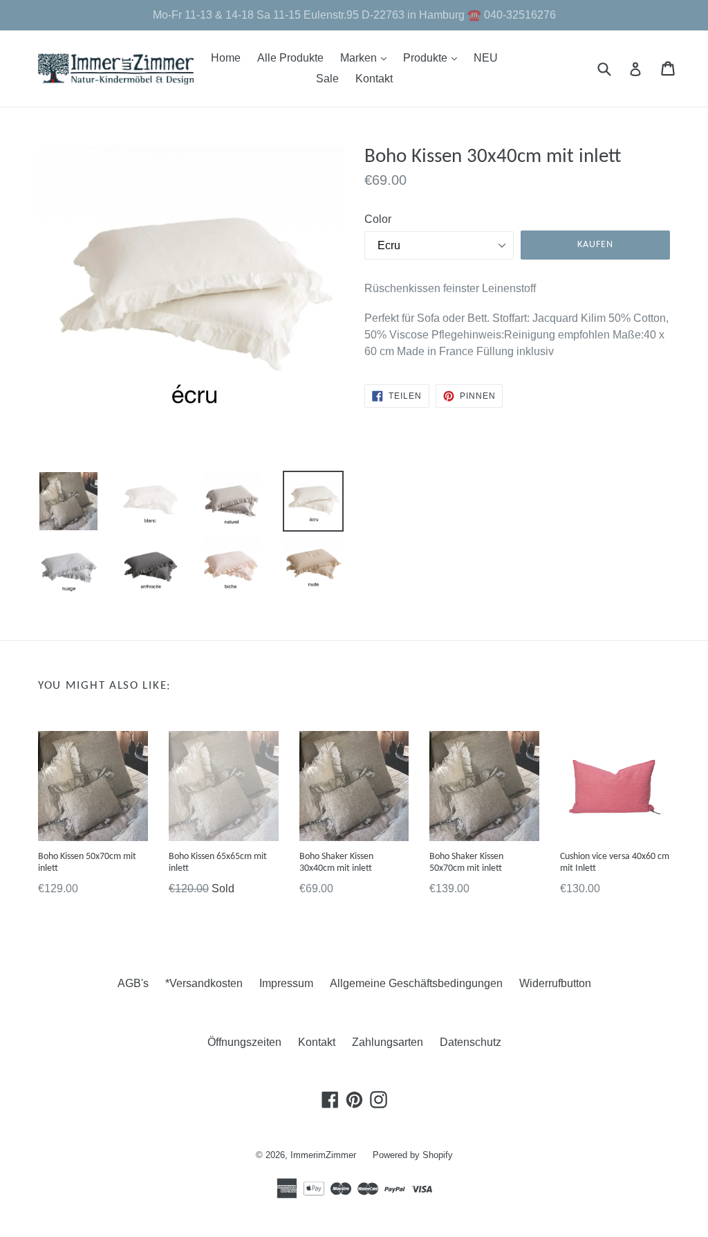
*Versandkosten (204, 983)
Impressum (286, 983)
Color (377, 219)
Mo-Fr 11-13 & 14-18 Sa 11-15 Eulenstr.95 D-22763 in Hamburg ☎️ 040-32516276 (354, 15)
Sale (327, 78)
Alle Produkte (290, 58)
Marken (366, 57)
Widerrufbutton (555, 983)
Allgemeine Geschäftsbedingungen (416, 983)
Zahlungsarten (387, 1042)
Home (226, 58)
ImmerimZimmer (323, 1155)
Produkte (433, 57)
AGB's (133, 983)
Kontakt (374, 78)
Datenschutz (470, 1042)
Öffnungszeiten (244, 1042)
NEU (486, 58)
